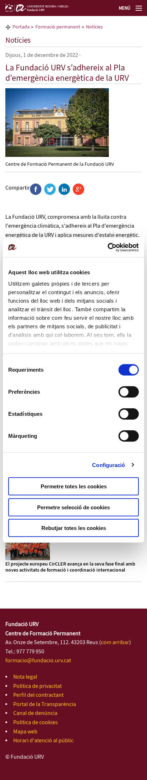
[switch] (128, 392)
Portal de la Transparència (44, 704)
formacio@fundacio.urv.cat (38, 660)
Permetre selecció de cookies (73, 507)
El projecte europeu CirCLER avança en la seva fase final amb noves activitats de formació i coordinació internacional (70, 567)
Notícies (18, 41)
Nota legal (25, 677)
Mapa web (25, 732)
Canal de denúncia (35, 713)
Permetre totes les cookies (74, 486)
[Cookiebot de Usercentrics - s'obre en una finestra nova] (107, 247)
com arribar (115, 642)
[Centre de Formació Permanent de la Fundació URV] (57, 122)
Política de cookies (35, 722)
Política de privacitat (37, 686)
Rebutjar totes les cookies (73, 528)
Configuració (108, 465)
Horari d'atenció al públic (43, 740)
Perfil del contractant (38, 695)
